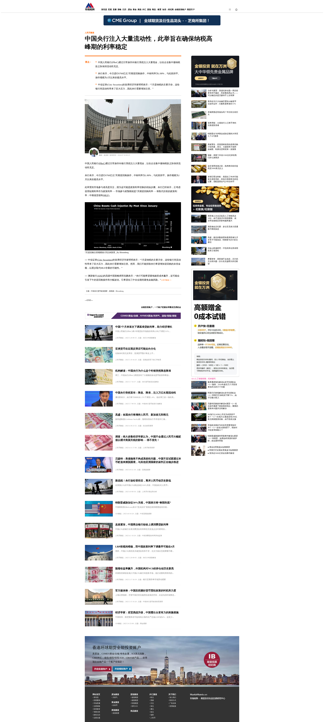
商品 (154, 9)
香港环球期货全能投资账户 (116, 647)
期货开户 (191, 9)
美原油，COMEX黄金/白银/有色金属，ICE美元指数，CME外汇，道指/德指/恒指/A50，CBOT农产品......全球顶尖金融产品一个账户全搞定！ (119, 657)
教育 (159, 9)
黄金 (135, 9)
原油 (130, 9)
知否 (164, 9)
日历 (124, 9)
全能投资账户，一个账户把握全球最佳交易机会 (161, 307)
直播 (115, 9)
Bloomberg (124, 252)
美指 (139, 9)
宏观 (110, 9)
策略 (119, 9)
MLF (106, 195)
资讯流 (104, 9)
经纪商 (171, 9)
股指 (149, 9)
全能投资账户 (180, 9)
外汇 (144, 9)
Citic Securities (105, 260)
